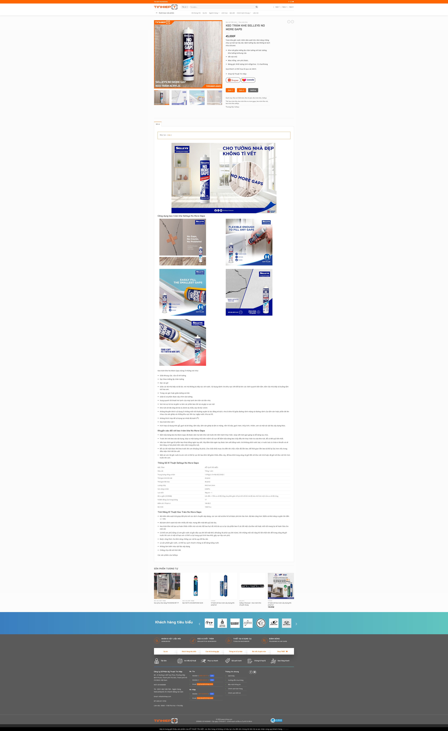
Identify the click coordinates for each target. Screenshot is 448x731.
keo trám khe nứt (262, 101)
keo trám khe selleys (232, 103)
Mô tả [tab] (158, 124)
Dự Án (205, 13)
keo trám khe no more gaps (247, 101)
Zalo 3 (291, 7)
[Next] (218, 54)
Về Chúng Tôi (196, 13)
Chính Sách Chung (243, 13)
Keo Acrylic (248, 98)
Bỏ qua (286, 729)
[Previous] (158, 54)
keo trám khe (233, 101)
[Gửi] (256, 7)
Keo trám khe (243, 22)
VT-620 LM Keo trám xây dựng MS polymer (279, 604)
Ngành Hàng (213, 13)
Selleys (264, 98)
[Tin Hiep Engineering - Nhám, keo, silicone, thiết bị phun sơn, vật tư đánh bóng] (165, 7)
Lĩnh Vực (225, 13)
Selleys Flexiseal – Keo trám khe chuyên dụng (250, 604)
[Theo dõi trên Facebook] (289, 1)
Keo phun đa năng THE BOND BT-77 (166, 603)
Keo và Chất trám (231, 22)
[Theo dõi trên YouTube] (293, 1)
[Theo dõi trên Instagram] (291, 1)
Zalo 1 (278, 7)
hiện (169, 135)
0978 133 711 (203, 676)
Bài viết (232, 13)
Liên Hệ (255, 13)
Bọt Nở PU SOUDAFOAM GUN (192, 603)
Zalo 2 (284, 7)
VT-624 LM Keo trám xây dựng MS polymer (222, 604)
